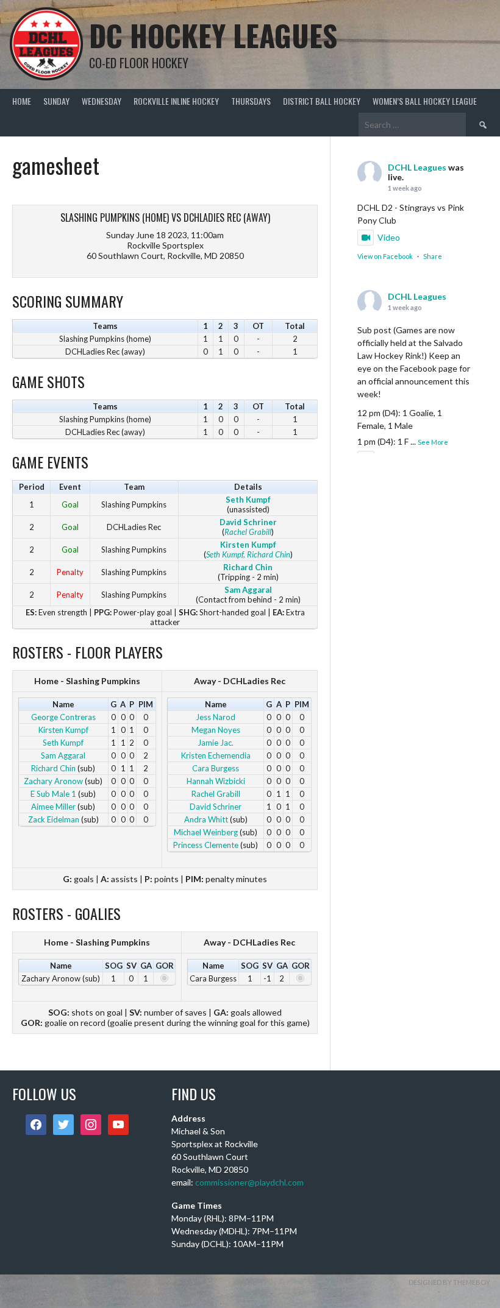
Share (432, 256)
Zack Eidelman (53, 819)
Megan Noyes (215, 730)
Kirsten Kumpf (248, 545)
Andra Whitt (206, 819)
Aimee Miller (53, 806)
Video (388, 237)
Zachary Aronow (53, 781)
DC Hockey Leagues (213, 35)
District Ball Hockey (321, 100)
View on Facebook (385, 256)
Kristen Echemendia (216, 755)
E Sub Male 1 (53, 794)
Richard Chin (248, 567)
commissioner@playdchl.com (249, 1182)
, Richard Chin (266, 554)
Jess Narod (215, 717)
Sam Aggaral (248, 590)
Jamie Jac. (216, 743)
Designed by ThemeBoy (449, 1282)
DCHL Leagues (417, 167)
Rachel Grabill (247, 532)
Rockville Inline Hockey (176, 100)
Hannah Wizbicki (216, 781)
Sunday (56, 100)
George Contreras (63, 717)
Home (21, 100)
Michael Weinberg (206, 832)
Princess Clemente (205, 845)
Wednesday (101, 100)
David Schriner (248, 522)
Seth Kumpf (248, 499)
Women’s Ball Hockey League (425, 100)
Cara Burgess (215, 768)
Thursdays (251, 100)
